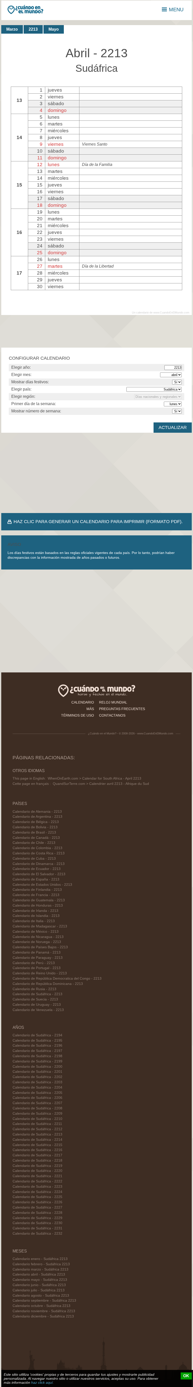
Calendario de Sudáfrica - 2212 (37, 1129)
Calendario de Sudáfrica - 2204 (37, 1087)
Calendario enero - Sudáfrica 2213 (40, 1259)
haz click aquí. (42, 1382)
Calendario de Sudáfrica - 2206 (37, 1098)
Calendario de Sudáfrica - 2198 (37, 1056)
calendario (82, 702)
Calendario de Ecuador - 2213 (37, 869)
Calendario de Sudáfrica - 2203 (37, 1082)
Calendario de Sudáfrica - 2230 (37, 1223)
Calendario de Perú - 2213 (34, 963)
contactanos (112, 715)
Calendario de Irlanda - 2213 (35, 911)
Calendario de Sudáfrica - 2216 (37, 1150)
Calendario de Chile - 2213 (34, 843)
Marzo (12, 29)
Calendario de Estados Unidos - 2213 (42, 885)
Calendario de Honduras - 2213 (38, 905)
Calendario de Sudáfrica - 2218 (37, 1160)
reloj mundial (113, 702)
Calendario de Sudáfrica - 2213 (37, 994)
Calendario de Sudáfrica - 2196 (37, 1045)
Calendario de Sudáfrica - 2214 (37, 1140)
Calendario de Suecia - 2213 (35, 999)
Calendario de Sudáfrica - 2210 (37, 1119)
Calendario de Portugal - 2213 (37, 968)
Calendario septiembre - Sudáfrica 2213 (44, 1300)
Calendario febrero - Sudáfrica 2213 (41, 1264)
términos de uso (77, 715)
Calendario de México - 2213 (36, 931)
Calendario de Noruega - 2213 (37, 942)
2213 (33, 29)
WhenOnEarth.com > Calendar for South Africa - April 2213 (94, 778)
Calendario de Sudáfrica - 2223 (37, 1186)
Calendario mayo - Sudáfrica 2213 (40, 1280)
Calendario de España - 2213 (36, 879)
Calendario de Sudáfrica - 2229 (37, 1218)
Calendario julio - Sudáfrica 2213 (39, 1290)
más (90, 709)
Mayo (54, 29)
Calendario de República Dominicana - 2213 (48, 984)
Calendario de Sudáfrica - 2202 (37, 1077)
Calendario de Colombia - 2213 (37, 848)
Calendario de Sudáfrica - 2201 (37, 1072)
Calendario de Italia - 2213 (34, 921)
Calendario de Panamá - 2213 (37, 952)
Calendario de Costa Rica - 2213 (39, 853)
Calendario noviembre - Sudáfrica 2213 (44, 1311)
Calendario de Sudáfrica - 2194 (37, 1035)
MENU (176, 9)
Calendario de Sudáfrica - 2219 (37, 1166)
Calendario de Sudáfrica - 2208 (37, 1108)
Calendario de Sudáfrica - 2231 (37, 1228)
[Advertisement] (96, 473)
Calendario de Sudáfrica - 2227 (37, 1207)
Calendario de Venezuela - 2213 (38, 1010)
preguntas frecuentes (122, 709)
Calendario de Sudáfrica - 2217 (37, 1155)
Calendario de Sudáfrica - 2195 (37, 1040)
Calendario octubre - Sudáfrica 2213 (41, 1306)
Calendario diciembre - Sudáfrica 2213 (43, 1316)
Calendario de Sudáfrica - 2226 (37, 1202)
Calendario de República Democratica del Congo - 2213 (57, 978)
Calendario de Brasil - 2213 (34, 832)
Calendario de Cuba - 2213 (34, 858)
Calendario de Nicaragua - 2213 (38, 937)
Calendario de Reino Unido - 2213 (40, 973)
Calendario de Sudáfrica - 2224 (37, 1192)
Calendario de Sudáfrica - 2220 (37, 1171)
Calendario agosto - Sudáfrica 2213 (41, 1295)
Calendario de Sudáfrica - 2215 (37, 1145)
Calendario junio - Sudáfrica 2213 (39, 1285)
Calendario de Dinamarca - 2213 (39, 864)
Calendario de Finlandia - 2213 (37, 890)
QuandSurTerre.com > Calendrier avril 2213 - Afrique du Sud (101, 784)
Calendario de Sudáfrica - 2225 (37, 1197)
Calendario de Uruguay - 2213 (37, 1004)
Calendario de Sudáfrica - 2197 (37, 1051)
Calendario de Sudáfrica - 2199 (37, 1061)
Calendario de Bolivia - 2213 (35, 827)
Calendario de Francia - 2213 (36, 895)
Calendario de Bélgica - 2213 (36, 822)
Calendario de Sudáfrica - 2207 (37, 1103)
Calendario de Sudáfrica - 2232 (37, 1233)
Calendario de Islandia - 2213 (36, 916)
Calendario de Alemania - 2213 (37, 811)
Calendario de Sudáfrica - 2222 (37, 1181)
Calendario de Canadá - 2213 (36, 838)
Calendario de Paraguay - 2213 (38, 958)
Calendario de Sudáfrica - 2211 (37, 1124)
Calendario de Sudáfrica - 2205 (37, 1093)
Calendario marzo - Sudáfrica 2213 (40, 1269)
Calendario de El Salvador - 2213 (39, 874)
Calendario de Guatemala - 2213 (39, 900)
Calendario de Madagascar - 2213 (40, 926)
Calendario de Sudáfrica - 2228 (37, 1213)
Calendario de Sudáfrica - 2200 (37, 1066)
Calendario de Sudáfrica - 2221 (37, 1176)
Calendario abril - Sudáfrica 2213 (39, 1274)
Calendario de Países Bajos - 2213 (40, 947)
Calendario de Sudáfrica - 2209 (37, 1113)
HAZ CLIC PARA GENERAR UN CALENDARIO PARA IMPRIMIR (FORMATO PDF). (98, 521)
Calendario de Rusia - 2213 (34, 989)
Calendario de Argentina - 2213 (37, 816)
